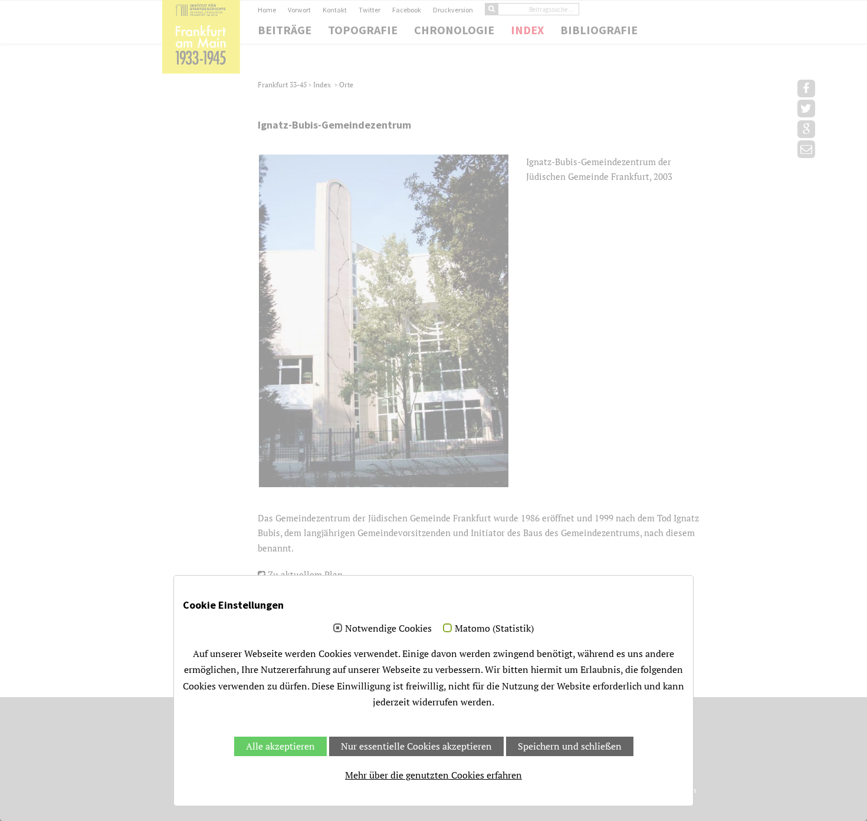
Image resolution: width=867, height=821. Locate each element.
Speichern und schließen (570, 746)
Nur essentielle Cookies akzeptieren (416, 746)
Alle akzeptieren (280, 746)
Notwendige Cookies (388, 628)
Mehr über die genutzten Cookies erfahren (433, 775)
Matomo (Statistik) (494, 628)
